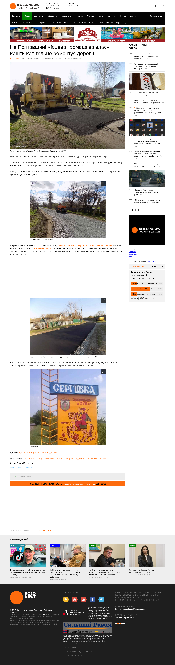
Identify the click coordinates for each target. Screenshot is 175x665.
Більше (154, 267)
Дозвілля (52, 16)
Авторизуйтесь (44, 531)
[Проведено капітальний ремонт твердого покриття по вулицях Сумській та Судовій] (68, 354)
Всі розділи (155, 16)
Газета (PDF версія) (28, 22)
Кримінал (44, 22)
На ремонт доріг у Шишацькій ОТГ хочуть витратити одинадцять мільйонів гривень (65, 458)
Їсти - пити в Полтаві (59, 22)
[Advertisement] (67, 276)
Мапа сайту (69, 647)
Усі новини (136, 210)
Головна (16, 16)
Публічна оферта (72, 655)
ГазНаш (82, 22)
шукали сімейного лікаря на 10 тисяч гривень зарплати (85, 245)
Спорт (101, 16)
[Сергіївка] (68, 444)
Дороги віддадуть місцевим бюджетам (38, 452)
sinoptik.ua (151, 261)
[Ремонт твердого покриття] (68, 237)
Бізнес (80, 16)
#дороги (28, 468)
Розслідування (67, 16)
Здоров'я (112, 16)
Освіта (123, 16)
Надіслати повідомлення (77, 651)
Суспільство (39, 16)
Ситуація (91, 16)
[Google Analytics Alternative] (120, 624)
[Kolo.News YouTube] (147, 230)
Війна (73, 22)
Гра (143, 16)
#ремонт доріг (16, 468)
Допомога (134, 16)
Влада (27, 16)
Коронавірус (121, 22)
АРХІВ (15, 22)
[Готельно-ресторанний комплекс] (87, 34)
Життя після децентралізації (101, 22)
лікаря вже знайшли (41, 248)
